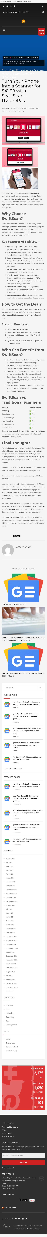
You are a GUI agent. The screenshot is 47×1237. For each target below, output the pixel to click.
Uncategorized (18, 111)
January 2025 (10, 932)
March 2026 (10, 878)
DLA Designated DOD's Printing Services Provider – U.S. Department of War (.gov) (28, 730)
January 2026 (10, 886)
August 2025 (10, 905)
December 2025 (11, 890)
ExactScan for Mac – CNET (14, 604)
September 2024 (12, 948)
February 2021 (11, 979)
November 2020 (11, 987)
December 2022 (11, 956)
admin (6, 108)
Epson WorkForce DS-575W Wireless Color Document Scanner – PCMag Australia (26, 745)
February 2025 (11, 929)
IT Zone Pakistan (33, 1228)
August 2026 (10, 858)
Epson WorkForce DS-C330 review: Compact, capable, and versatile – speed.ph (25, 716)
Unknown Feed (10, 1207)
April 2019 (9, 991)
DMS (7, 1009)
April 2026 (9, 874)
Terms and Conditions (10, 1127)
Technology (10, 1017)
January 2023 (10, 952)
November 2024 (11, 940)
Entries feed (10, 1043)
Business (9, 1005)
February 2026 (11, 882)
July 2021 (9, 975)
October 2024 (11, 944)
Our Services (6, 1133)
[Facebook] (3, 6)
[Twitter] (7, 6)
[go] (40, 687)
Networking (10, 1013)
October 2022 (11, 964)
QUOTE (41, 31)
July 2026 (9, 862)
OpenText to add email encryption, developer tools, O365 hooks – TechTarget (23, 639)
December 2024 (11, 936)
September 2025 (12, 901)
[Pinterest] (11, 6)
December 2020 (11, 983)
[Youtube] (23, 1218)
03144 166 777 (22, 12)
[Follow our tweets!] (15, 1218)
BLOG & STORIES (8, 1136)
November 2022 (11, 960)
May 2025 (9, 917)
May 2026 (9, 870)
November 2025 (11, 893)
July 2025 (9, 909)
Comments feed (12, 1047)
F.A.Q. (4, 1130)
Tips (7, 1021)
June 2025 (9, 913)
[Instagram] (14, 6)
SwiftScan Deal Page (20, 329)
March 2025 (10, 925)
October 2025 (11, 897)
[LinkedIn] (19, 1218)
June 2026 (9, 866)
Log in (8, 1039)
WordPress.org (11, 1051)
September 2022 (12, 968)
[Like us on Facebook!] (12, 1218)
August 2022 (10, 971)
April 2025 (9, 921)
